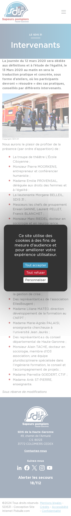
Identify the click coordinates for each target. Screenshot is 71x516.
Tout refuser (35, 272)
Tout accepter (35, 265)
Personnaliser (35, 280)
